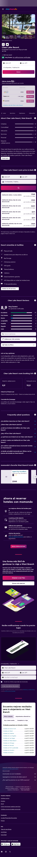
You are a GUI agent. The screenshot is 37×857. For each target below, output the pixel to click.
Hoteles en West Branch (13, 789)
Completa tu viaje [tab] (22, 720)
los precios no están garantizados (10, 768)
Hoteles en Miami (8, 731)
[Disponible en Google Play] (5, 844)
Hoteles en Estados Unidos (11, 788)
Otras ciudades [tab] (8, 716)
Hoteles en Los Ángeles (9, 736)
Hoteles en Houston (8, 750)
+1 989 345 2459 (7, 55)
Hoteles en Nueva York (9, 728)
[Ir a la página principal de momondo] (11, 9)
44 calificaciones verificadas (21, 57)
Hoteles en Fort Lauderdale (10, 747)
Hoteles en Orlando (8, 733)
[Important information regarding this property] (35, 373)
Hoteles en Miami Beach (9, 740)
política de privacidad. (10, 691)
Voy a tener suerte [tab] (9, 720)
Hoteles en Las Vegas (9, 738)
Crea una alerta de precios (16, 537)
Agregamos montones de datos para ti (15, 777)
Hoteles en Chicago (8, 743)
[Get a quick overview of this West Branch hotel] (35, 118)
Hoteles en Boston (8, 752)
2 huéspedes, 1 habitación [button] (11, 67)
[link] (18, 546)
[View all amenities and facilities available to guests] (35, 245)
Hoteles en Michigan (25, 788)
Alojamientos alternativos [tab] (23, 716)
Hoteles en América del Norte (22, 786)
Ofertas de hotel (9, 786)
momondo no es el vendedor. (12, 774)
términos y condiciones (28, 689)
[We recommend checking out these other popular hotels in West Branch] (35, 465)
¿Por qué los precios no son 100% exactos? (16, 780)
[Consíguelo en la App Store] (15, 844)
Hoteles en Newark (8, 745)
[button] (3, 9)
